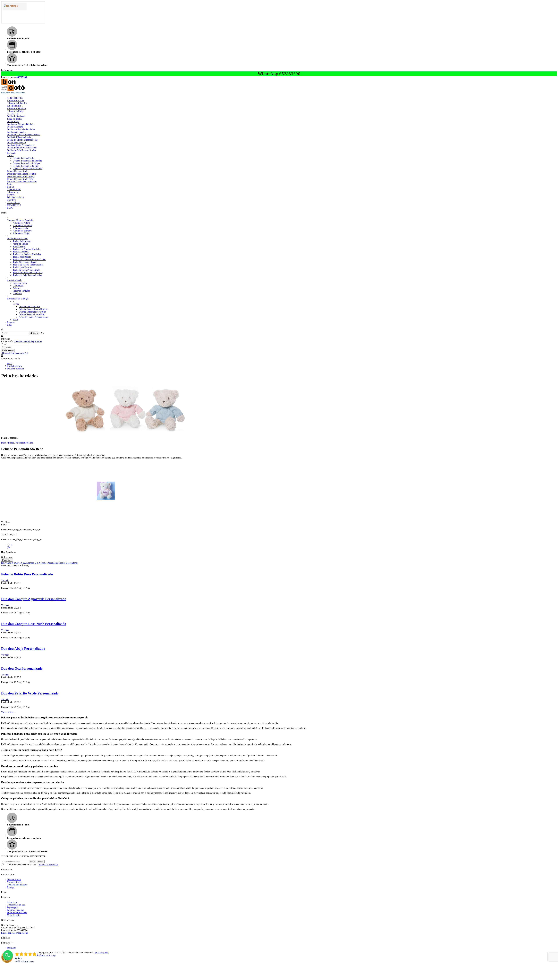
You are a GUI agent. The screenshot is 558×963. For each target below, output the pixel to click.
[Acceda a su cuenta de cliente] (2, 336)
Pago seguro (12, 907)
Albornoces (12, 192)
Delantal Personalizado (23, 158)
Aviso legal (12, 902)
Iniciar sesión (8, 350)
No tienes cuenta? (28, 341)
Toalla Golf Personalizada (19, 137)
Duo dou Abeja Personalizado (23, 648)
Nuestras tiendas (14, 882)
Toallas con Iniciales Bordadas (21, 129)
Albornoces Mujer (15, 111)
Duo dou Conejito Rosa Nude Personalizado (33, 624)
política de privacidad (48, 864)
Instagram (11, 947)
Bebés (11, 442)
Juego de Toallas (14, 119)
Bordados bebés (14, 280)
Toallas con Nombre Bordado (20, 124)
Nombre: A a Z (19, 563)
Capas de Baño (14, 189)
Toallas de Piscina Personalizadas (22, 140)
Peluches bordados (15, 197)
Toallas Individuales (16, 116)
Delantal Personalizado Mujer (26, 163)
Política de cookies (15, 910)
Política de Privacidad (17, 912)
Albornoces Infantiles (17, 103)
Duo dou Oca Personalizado (22, 668)
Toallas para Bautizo (16, 142)
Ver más (5, 580)
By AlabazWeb (102, 952)
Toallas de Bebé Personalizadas (21, 150)
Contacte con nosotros (17, 884)
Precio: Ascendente (50, 563)
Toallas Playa (13, 121)
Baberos (11, 194)
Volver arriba (8, 712)
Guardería (11, 200)
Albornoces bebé (15, 106)
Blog (9, 325)
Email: (14, 933)
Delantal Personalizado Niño (26, 166)
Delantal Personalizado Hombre (27, 160)
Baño (9, 184)
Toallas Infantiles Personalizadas (22, 147)
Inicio (3, 442)
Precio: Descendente (68, 563)
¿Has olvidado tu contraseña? (14, 353)
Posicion (7, 560)
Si (9, 546)
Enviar (32, 861)
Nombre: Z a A (33, 563)
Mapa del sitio (13, 915)
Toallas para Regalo (16, 132)
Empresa (11, 322)
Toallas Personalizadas (17, 238)
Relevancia (6, 563)
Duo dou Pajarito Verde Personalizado (30, 693)
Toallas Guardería (15, 126)
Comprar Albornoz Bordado (20, 220)
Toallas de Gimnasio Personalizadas (23, 134)
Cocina (10, 155)
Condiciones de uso (16, 904)
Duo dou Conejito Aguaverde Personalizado (33, 599)
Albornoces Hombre (16, 108)
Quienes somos (14, 879)
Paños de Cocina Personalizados (27, 168)
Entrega (10, 887)
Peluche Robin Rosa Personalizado (27, 574)
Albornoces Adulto (15, 100)
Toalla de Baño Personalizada (20, 145)
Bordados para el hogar (17, 298)
